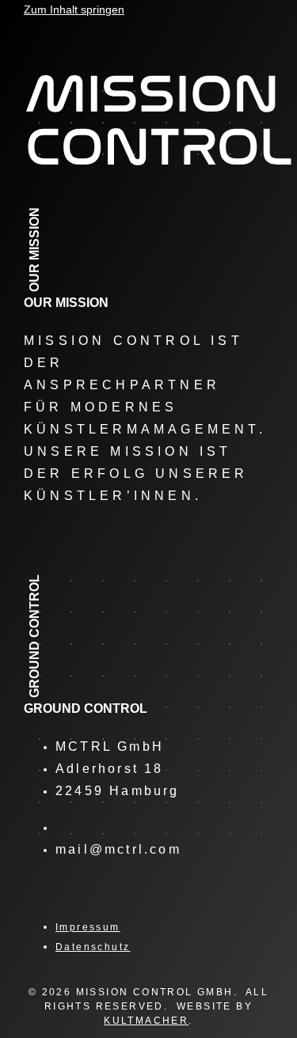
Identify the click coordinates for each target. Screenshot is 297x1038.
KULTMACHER (146, 1020)
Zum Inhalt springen (74, 9)
